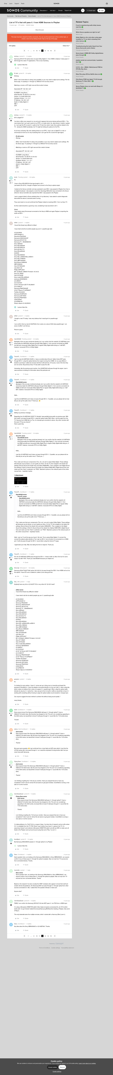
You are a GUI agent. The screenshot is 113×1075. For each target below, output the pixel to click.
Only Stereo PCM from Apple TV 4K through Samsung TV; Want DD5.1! (89, 80)
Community (10, 16)
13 (45, 51)
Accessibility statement (67, 948)
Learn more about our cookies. (87, 1063)
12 (42, 51)
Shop (5, 3)
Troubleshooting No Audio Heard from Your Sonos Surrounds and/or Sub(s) (89, 47)
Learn (10, 3)
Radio (22, 3)
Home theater (32, 16)
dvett (15, 710)
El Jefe (16, 73)
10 (36, 51)
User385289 (17, 339)
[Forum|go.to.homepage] (22, 10)
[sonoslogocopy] (56, 3)
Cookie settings (55, 948)
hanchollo (17, 870)
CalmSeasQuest (18, 794)
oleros (16, 729)
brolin (15, 177)
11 (39, 51)
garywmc (16, 679)
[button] (91, 10)
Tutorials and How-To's (82, 50)
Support (17, 3)
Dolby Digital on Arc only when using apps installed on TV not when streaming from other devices (89, 39)
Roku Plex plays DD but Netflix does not (88, 74)
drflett (15, 222)
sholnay (16, 56)
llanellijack (17, 839)
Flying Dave (17, 761)
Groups (60, 10)
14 (48, 51)
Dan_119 (16, 582)
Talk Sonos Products (21, 16)
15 (51, 51)
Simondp (16, 568)
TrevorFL (16, 356)
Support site (68, 10)
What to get (79, 34)
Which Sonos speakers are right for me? (88, 32)
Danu (15, 854)
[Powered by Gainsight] (56, 944)
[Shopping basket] (107, 4)
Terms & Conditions (44, 948)
